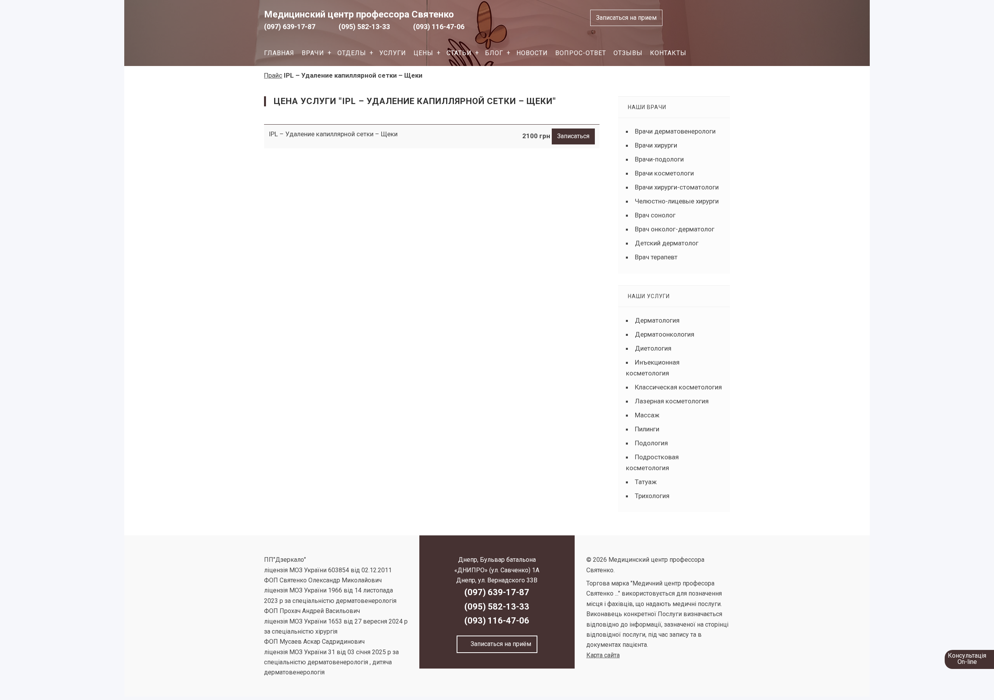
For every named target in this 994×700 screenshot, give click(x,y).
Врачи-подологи (659, 159)
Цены (423, 53)
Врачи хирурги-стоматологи (677, 187)
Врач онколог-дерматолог (674, 229)
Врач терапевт (656, 257)
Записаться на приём (499, 644)
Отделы (351, 53)
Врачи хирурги (656, 145)
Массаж (647, 415)
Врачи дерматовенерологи (675, 131)
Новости (532, 53)
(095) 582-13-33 (364, 27)
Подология (651, 443)
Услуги (392, 53)
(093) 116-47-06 (438, 27)
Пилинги (647, 429)
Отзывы (628, 53)
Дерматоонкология (664, 334)
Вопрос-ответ (580, 53)
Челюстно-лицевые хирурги (677, 201)
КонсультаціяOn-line (967, 658)
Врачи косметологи (664, 173)
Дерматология (657, 320)
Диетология (653, 348)
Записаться (573, 136)
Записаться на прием (626, 17)
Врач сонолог (655, 215)
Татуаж (646, 482)
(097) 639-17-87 (289, 27)
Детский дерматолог (667, 243)
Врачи (313, 53)
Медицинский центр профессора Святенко (359, 14)
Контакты (668, 53)
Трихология (652, 496)
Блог (494, 53)
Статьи (459, 53)
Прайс (273, 75)
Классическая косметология (678, 387)
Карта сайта (603, 655)
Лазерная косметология (672, 401)
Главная (279, 53)
